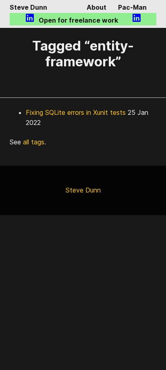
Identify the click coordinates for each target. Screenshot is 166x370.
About (96, 7)
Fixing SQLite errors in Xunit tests (76, 112)
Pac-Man (132, 7)
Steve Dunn (28, 7)
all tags (33, 142)
